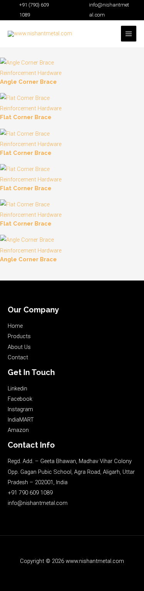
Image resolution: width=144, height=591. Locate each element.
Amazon (18, 430)
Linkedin (17, 388)
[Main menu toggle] (128, 33)
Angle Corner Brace (28, 81)
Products (19, 336)
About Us (19, 347)
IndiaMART (21, 419)
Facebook (20, 398)
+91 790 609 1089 (30, 492)
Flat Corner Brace (25, 117)
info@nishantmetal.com (38, 503)
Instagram (20, 409)
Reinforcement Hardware (30, 73)
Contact (18, 357)
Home (15, 325)
